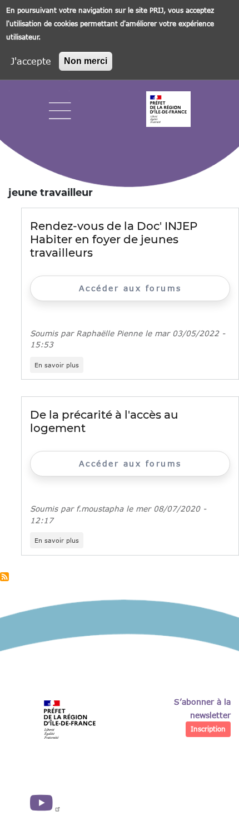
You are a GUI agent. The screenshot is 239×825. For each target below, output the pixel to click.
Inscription (208, 729)
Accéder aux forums (130, 288)
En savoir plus (58, 365)
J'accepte (31, 61)
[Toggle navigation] (60, 111)
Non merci (85, 61)
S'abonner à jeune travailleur (4, 576)
